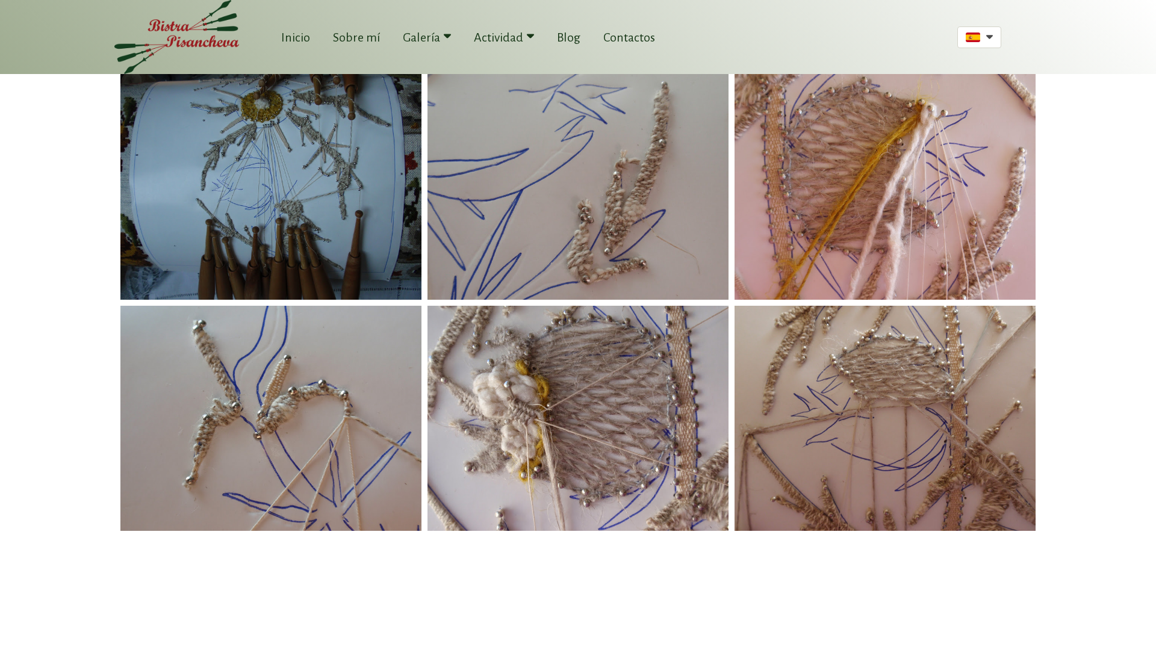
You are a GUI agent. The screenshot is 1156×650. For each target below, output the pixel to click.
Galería (421, 37)
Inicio (295, 37)
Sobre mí (356, 37)
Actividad (498, 37)
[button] (979, 37)
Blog (568, 37)
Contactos (629, 37)
